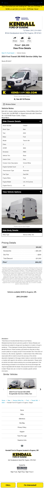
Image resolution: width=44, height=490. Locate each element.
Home (22, 410)
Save (22, 41)
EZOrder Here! (32, 9)
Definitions (22, 419)
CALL (8, 485)
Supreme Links (22, 440)
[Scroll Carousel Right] (40, 388)
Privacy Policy (22, 427)
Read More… (6, 118)
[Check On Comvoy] (22, 446)
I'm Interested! (30, 485)
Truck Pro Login (22, 436)
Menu (6, 3)
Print (29, 41)
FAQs (22, 414)
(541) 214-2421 (36, 30)
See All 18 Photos (23, 99)
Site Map (22, 423)
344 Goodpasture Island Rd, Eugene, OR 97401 (24, 33)
